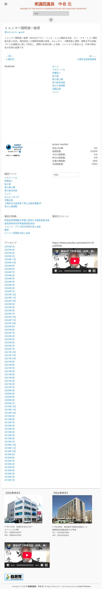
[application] (74, 261)
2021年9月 (10, 361)
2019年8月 (10, 419)
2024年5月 (10, 278)
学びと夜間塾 (58, 85)
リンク (55, 91)
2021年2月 (10, 384)
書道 (7, 229)
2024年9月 (10, 265)
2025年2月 (10, 252)
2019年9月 (10, 416)
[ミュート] (89, 271)
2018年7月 (10, 460)
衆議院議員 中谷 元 (53, 4)
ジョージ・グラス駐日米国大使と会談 (23, 226)
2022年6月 (10, 336)
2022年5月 (10, 339)
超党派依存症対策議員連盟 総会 (20, 223)
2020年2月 (10, 400)
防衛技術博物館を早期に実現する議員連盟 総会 (27, 220)
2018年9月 (10, 454)
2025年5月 (10, 246)
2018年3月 (10, 473)
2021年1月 (10, 387)
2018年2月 (10, 476)
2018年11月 (10, 448)
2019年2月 (10, 438)
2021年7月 (10, 368)
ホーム (55, 66)
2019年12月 (10, 406)
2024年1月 (10, 291)
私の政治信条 (58, 82)
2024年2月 (10, 288)
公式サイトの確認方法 (13, 155)
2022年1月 (10, 348)
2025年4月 (10, 249)
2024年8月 (10, 268)
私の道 (55, 75)
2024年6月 (10, 275)
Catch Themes (84, 586)
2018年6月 (10, 464)
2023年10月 (10, 300)
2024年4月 (10, 281)
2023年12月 (10, 294)
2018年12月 (10, 444)
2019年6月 (10, 425)
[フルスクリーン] (94, 271)
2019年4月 (10, 432)
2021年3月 (10, 380)
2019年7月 (10, 422)
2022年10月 (10, 323)
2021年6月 (10, 371)
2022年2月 (10, 345)
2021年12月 (10, 352)
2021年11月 (10, 355)
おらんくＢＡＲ (12, 196)
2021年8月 (10, 364)
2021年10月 (10, 358)
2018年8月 (10, 457)
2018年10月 (10, 451)
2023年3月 (10, 307)
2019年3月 (10, 435)
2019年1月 (10, 441)
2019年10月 (10, 412)
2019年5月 (10, 428)
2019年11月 (10, 409)
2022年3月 (10, 342)
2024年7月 (10, 272)
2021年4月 (10, 377)
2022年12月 (10, 316)
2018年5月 (10, 467)
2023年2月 (10, 310)
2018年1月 (10, 480)
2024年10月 (10, 262)
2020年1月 (10, 403)
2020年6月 (10, 390)
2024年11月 (10, 259)
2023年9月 (10, 304)
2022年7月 (10, 332)
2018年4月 (10, 470)
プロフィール (58, 69)
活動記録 (56, 88)
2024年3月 (10, 284)
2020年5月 (10, 393)
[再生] (55, 271)
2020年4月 (10, 396)
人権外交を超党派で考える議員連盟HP (23, 203)
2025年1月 (10, 256)
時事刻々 (56, 72)
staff (22, 32)
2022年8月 (10, 329)
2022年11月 (10, 320)
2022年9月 (10, 326)
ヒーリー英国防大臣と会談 (17, 232)
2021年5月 (10, 374)
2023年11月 (10, 297)
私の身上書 (57, 79)
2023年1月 (10, 313)
